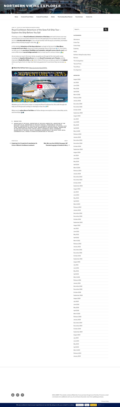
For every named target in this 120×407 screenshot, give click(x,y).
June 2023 (76, 195)
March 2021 (77, 277)
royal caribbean (43, 128)
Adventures (77, 39)
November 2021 (78, 252)
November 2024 (78, 143)
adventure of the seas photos (35, 124)
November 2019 (78, 325)
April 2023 (76, 201)
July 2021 (76, 265)
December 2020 (78, 286)
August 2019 (77, 335)
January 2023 (77, 210)
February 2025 (77, 134)
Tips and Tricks (77, 63)
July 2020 (76, 301)
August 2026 (77, 79)
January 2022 (77, 246)
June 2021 (76, 268)
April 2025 (76, 128)
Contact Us (89, 16)
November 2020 (78, 289)
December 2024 (78, 140)
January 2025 (77, 137)
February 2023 (77, 207)
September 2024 (78, 149)
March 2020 (77, 313)
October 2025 (77, 109)
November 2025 (78, 106)
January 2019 (77, 356)
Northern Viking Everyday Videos (82, 54)
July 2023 (76, 192)
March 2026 (77, 94)
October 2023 (77, 182)
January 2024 (77, 173)
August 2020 (77, 298)
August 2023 (77, 189)
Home (16, 16)
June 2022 (76, 231)
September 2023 (78, 186)
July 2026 (76, 82)
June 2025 (76, 122)
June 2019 (76, 341)
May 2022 (76, 234)
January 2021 (77, 283)
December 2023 (78, 176)
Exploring (76, 48)
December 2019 (78, 322)
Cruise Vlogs (77, 45)
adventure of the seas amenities (41, 123)
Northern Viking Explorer (32, 6)
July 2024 (76, 155)
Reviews (76, 57)
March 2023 (77, 204)
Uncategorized (77, 70)
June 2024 (76, 158)
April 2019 (76, 347)
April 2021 (76, 274)
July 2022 (76, 228)
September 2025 (78, 113)
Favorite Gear (79, 16)
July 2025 (76, 119)
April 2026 (76, 91)
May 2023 (76, 198)
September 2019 (78, 331)
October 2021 (77, 255)
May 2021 (76, 271)
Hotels (53, 16)
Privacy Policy (105, 401)
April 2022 (76, 237)
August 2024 (77, 152)
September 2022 (78, 222)
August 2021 (77, 262)
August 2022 (77, 225)
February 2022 (77, 243)
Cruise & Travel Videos (27, 16)
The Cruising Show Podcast (65, 16)
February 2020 (77, 316)
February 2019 (77, 353)
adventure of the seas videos (48, 127)
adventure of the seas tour (27, 127)
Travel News (77, 66)
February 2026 (77, 97)
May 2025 (76, 125)
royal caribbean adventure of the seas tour (45, 130)
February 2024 (77, 170)
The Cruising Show (78, 60)
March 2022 (77, 240)
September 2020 (78, 295)
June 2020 (76, 304)
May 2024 (76, 161)
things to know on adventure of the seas (39, 131)
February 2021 (77, 280)
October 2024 (77, 146)
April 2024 (76, 164)
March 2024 (77, 167)
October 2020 (77, 292)
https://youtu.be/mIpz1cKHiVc (38, 68)
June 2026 (76, 85)
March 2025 (77, 131)
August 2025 (77, 116)
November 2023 (78, 179)
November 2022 (78, 216)
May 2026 (76, 88)
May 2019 (76, 344)
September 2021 (78, 259)
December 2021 (78, 249)
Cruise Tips (18, 121)
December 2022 (78, 213)
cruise (34, 128)
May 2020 (76, 307)
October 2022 (77, 219)
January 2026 (77, 100)
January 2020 (77, 319)
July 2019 (76, 338)
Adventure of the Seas (21, 123)
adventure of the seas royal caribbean (33, 126)
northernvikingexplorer (31, 27)
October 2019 (77, 328)
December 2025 (78, 103)
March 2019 (77, 350)
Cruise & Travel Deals (42, 16)
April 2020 (76, 310)
